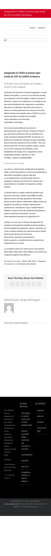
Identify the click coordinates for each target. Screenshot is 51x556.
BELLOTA (25, 467)
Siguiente (41, 28)
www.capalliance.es (11, 504)
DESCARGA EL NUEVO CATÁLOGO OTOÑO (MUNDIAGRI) (25, 419)
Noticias (40, 416)
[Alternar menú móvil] (46, 4)
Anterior (32, 28)
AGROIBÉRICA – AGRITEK (25, 458)
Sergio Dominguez (14, 261)
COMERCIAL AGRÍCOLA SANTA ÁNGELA (25, 476)
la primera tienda (26, 95)
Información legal (41, 429)
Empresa (40, 410)
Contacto (40, 422)
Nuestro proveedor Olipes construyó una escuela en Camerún (25, 440)
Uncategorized (9, 264)
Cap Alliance (9, 169)
